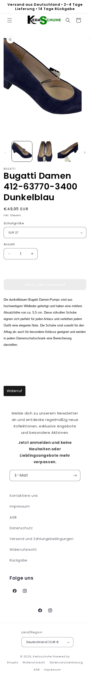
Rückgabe (18, 560)
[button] (9, 20)
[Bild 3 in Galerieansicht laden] (68, 151)
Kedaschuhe (42, 656)
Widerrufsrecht (23, 549)
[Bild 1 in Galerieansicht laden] (22, 151)
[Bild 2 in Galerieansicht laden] (45, 151)
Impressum (20, 506)
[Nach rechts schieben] (84, 152)
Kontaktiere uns (24, 495)
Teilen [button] (13, 358)
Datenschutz (21, 528)
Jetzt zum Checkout (45, 284)
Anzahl (9, 244)
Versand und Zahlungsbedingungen (42, 538)
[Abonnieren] (75, 475)
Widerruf (14, 390)
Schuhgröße (14, 223)
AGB (13, 517)
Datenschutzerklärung (66, 662)
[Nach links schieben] (5, 152)
